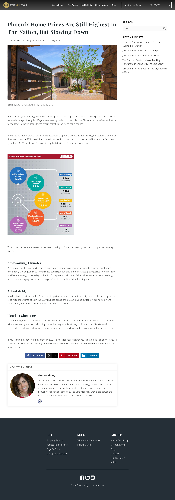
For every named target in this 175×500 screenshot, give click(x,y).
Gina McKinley (16, 40)
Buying (28, 40)
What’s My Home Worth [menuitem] (89, 440)
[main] (87, 209)
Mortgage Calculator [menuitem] (56, 453)
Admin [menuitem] (114, 462)
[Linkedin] (87, 477)
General (35, 40)
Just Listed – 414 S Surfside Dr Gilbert (141, 55)
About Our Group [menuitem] (120, 440)
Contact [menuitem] (115, 453)
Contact (155, 5)
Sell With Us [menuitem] (86, 5)
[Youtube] (93, 477)
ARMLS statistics (33, 139)
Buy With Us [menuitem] (73, 5)
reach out (75, 343)
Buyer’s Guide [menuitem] (53, 449)
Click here (37, 105)
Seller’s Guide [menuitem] (84, 444)
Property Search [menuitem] (54, 440)
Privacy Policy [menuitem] (118, 457)
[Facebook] (82, 477)
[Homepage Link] (15, 4)
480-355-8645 (133, 5)
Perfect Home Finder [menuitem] (57, 444)
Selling (42, 40)
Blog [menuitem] (114, 5)
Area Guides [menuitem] (58, 5)
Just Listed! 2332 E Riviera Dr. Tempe (140, 50)
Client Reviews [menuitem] (101, 5)
